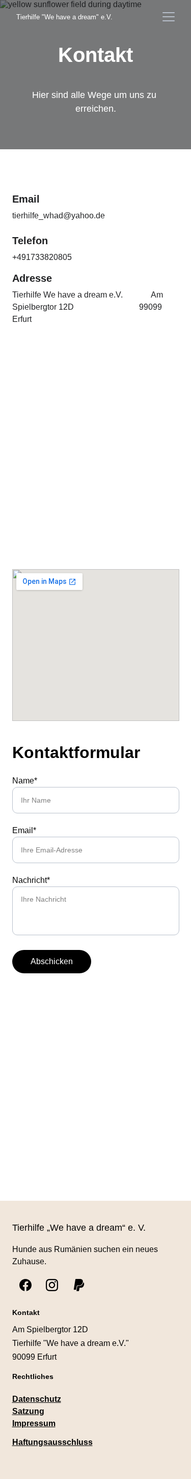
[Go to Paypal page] (79, 1285)
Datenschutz (36, 1399)
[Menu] (168, 16)
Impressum (34, 1423)
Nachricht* (31, 880)
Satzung (28, 1411)
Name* (24, 780)
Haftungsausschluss (52, 1442)
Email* (24, 830)
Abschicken (52, 961)
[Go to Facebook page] (25, 1285)
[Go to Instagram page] (52, 1285)
